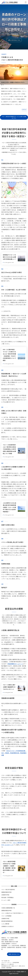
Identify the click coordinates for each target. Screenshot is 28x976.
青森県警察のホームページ (15, 664)
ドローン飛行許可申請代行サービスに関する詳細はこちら (14, 117)
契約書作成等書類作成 (6, 921)
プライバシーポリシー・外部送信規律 (10, 962)
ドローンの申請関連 (6, 916)
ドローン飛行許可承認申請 (8, 889)
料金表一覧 (6, 960)
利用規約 (3, 967)
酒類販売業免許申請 (6, 892)
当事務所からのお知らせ (7, 926)
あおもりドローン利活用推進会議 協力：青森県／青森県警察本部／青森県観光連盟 (14, 753)
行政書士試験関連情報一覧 (8, 908)
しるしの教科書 (5, 924)
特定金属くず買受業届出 (7, 897)
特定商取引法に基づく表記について (9, 966)
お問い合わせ (22, 966)
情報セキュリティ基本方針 (7, 964)
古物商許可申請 (5, 895)
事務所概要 (8, 967)
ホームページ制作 (5, 900)
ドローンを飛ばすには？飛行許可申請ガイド (12, 913)
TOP (2, 960)
